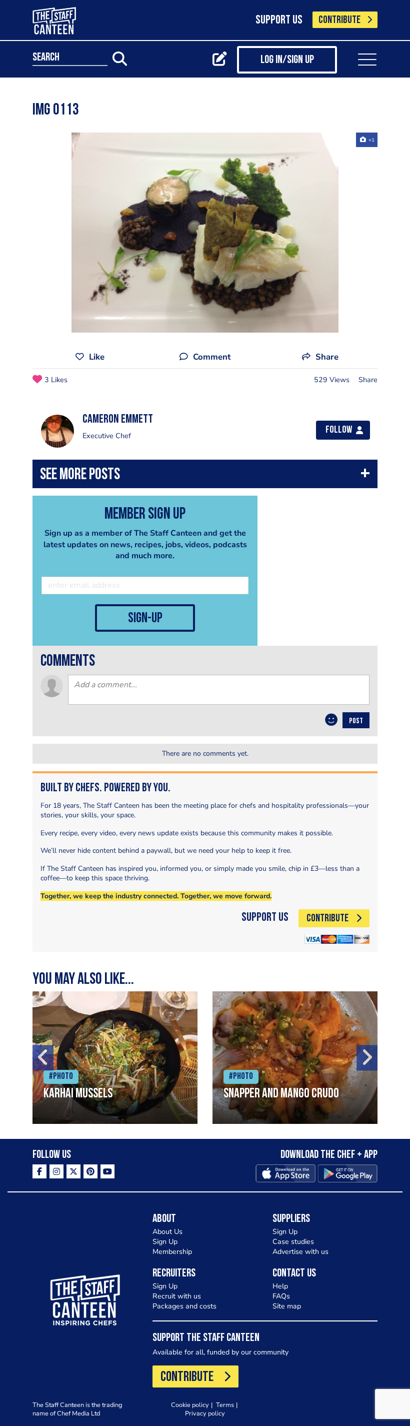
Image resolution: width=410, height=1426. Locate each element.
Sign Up (165, 1241)
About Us (167, 1231)
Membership (172, 1251)
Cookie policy (190, 1404)
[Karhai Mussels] (115, 1057)
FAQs (281, 1296)
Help (280, 1286)
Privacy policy (205, 1413)
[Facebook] (39, 1171)
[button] (205, 476)
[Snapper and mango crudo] (295, 1057)
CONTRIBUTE (339, 20)
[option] (205, 233)
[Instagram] (57, 1171)
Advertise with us (300, 1251)
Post (356, 721)
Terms (225, 1404)
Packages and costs (184, 1306)
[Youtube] (107, 1171)
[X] (73, 1171)
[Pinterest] (91, 1171)
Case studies (293, 1241)
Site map (286, 1306)
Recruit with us (176, 1296)
